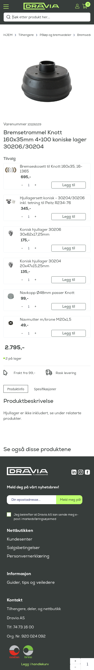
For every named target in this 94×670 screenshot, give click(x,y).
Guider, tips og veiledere (31, 582)
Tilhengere (26, 35)
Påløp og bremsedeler (55, 35)
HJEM (8, 35)
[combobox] (47, 17)
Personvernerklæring (28, 556)
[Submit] (8, 17)
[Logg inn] (77, 6)
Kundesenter (19, 539)
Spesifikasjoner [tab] (45, 389)
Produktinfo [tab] (15, 389)
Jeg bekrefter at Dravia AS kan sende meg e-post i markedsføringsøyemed (46, 517)
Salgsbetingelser (23, 547)
